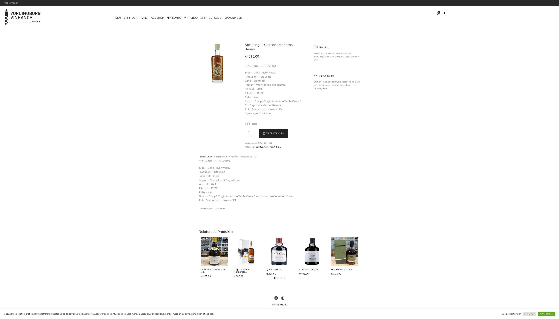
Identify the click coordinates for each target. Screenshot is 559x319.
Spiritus (259, 147)
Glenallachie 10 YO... (342, 269)
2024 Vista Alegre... (309, 269)
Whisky (277, 147)
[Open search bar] (444, 13)
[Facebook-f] (276, 298)
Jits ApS (283, 305)
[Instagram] (283, 298)
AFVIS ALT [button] (529, 314)
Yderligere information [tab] (226, 157)
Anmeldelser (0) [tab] (248, 157)
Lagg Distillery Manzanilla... (241, 270)
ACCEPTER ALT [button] (547, 314)
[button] (131, 18)
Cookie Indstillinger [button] (511, 314)
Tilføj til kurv (275, 133)
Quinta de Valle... (275, 269)
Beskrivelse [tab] (206, 157)
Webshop (268, 147)
